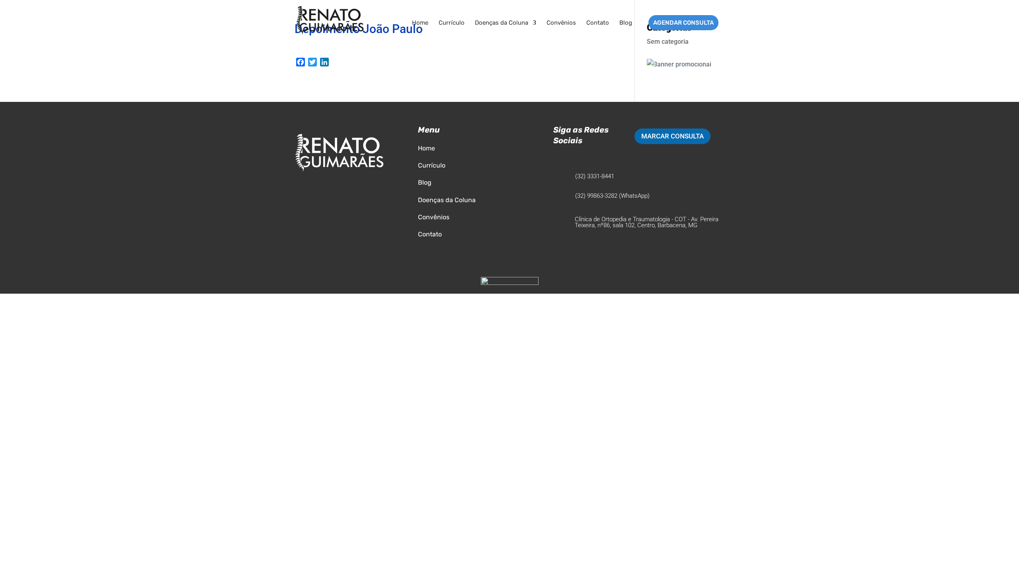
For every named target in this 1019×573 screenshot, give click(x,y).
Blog (625, 23)
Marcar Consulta (672, 136)
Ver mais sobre (685, 60)
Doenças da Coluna (501, 23)
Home (420, 23)
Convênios (561, 23)
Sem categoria (668, 41)
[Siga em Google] (591, 156)
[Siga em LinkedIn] (575, 156)
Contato (597, 23)
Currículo (452, 23)
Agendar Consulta (683, 22)
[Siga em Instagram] (559, 156)
